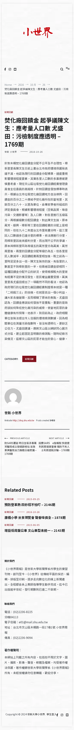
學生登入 (52, 714)
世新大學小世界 (36, 714)
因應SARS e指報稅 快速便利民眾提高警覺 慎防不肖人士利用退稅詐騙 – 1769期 (54, 444)
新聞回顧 (8, 112)
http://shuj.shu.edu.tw (23, 420)
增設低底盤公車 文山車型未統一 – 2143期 (34, 530)
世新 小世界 (10, 151)
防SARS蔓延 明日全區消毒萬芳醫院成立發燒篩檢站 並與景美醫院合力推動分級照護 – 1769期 (20, 446)
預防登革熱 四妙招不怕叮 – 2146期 (29, 504)
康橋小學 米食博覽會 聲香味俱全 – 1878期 (35, 517)
